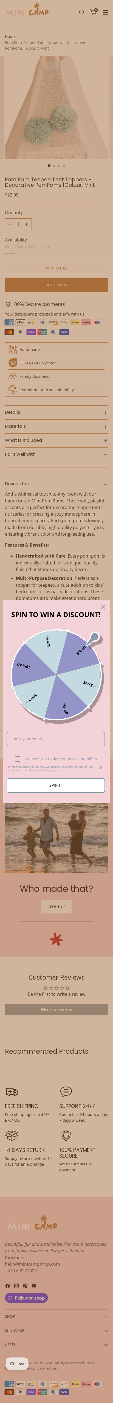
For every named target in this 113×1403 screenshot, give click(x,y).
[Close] (103, 606)
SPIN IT (55, 785)
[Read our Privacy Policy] (101, 767)
